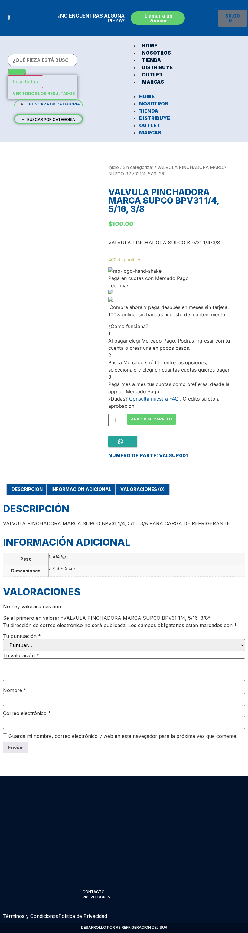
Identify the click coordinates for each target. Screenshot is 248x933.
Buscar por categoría (54, 103)
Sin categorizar (138, 167)
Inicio (113, 167)
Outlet (152, 75)
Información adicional (81, 489)
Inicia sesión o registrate (203, 24)
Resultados (25, 82)
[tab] (27, 490)
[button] (48, 110)
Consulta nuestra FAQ (153, 399)
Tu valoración (21, 655)
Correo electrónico (27, 713)
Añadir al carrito (151, 419)
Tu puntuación (22, 636)
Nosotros (156, 53)
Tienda (151, 60)
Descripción (27, 489)
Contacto (94, 892)
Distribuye (157, 67)
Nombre (14, 690)
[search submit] (17, 72)
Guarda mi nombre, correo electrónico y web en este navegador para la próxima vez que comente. (122, 736)
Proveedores (96, 897)
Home (149, 46)
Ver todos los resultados (44, 93)
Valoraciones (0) (142, 489)
